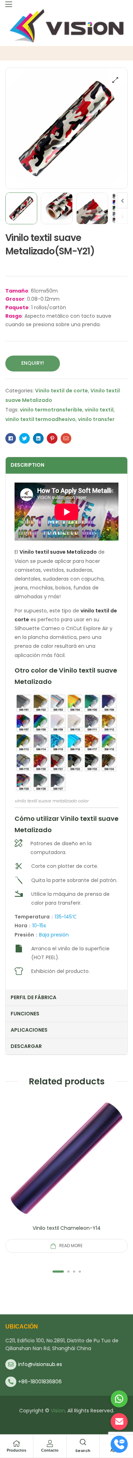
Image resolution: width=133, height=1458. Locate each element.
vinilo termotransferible (51, 409)
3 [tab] (74, 1271)
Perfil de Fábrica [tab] (33, 997)
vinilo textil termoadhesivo (40, 419)
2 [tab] (68, 1271)
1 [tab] (58, 1271)
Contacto (50, 1450)
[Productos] (16, 1443)
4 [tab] (80, 1271)
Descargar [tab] (26, 1046)
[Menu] (8, 4)
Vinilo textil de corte (61, 390)
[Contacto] (49, 1443)
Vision (58, 1410)
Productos (16, 1450)
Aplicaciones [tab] (29, 1029)
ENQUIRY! (32, 363)
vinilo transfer (96, 419)
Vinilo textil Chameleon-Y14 (67, 1228)
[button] (115, 80)
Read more (71, 1246)
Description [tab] (27, 464)
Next (122, 200)
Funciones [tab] (25, 1013)
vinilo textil (99, 409)
